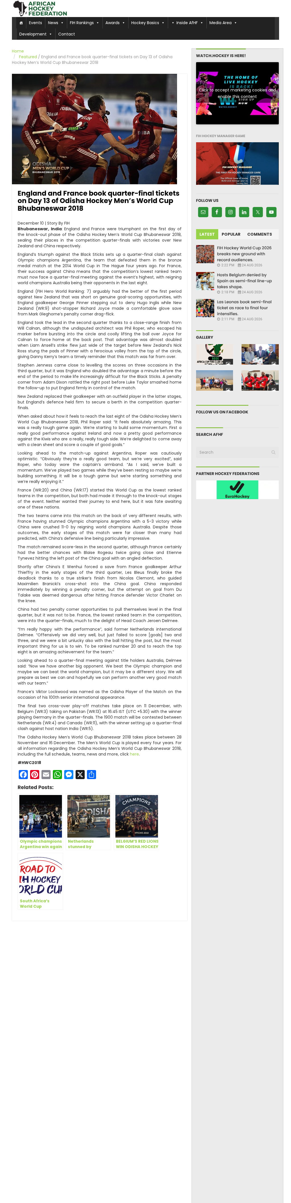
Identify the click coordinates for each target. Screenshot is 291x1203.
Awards (112, 23)
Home (18, 51)
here (134, 754)
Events (35, 23)
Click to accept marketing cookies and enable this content (237, 93)
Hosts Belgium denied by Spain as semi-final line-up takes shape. (244, 281)
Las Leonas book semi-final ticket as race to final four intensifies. (244, 308)
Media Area (220, 23)
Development (33, 34)
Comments (259, 234)
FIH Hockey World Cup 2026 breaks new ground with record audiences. (244, 254)
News (53, 23)
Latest (207, 234)
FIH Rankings (82, 23)
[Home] (21, 22)
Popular (231, 234)
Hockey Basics (145, 23)
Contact (66, 34)
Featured (28, 57)
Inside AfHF (187, 23)
